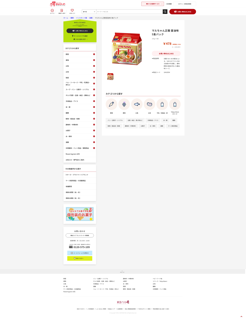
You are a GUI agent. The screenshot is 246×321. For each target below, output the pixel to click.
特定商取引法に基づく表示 (161, 309)
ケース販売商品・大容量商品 (72, 289)
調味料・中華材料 (130, 126)
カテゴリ (52, 13)
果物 (64, 281)
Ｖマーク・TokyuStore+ (160, 281)
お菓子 (143, 126)
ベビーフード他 (157, 279)
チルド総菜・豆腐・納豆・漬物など (104, 281)
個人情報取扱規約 (130, 309)
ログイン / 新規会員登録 (184, 4)
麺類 (173, 120)
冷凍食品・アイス (153, 120)
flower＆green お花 (69, 292)
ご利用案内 (90, 309)
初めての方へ (80, 258)
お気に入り (72, 13)
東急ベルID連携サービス (152, 4)
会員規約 (120, 309)
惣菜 (124, 286)
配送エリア (111, 309)
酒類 (161, 126)
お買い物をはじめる (184, 11)
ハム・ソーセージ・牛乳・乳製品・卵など (106, 289)
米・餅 (165, 120)
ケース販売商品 (172, 126)
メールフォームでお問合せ (81, 253)
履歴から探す (62, 13)
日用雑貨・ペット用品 (159, 289)
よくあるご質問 (101, 309)
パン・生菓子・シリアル (115, 120)
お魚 (64, 284)
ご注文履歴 (169, 4)
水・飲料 (152, 126)
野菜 (64, 279)
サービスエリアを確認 (80, 36)
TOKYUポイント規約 (144, 309)
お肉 (154, 284)
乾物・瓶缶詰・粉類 (114, 126)
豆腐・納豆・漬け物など (135, 120)
